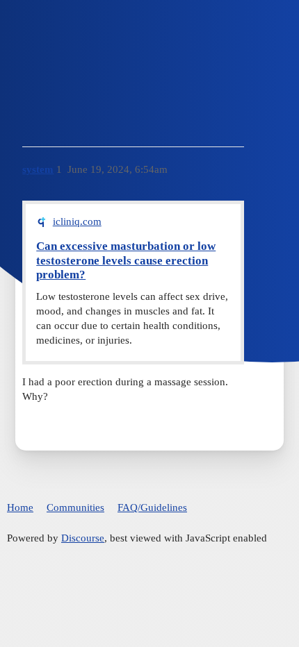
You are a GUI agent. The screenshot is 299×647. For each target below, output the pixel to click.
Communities (75, 507)
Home (20, 507)
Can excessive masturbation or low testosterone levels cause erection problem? (126, 260)
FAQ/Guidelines (152, 507)
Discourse (82, 538)
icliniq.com (77, 221)
